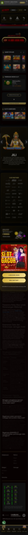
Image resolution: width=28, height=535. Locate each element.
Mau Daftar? (14, 280)
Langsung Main (14, 275)
